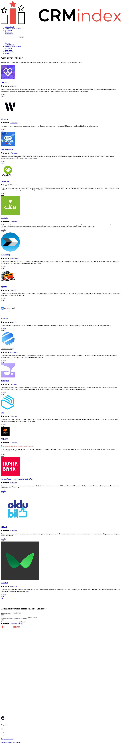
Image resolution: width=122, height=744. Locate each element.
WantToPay (5, 255)
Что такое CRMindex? (8, 645)
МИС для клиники (7, 709)
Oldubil (4, 527)
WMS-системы (5, 695)
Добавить (22, 622)
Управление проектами (8, 686)
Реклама (3, 671)
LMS (2, 703)
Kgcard (4, 287)
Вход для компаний (7, 739)
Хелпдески (8, 32)
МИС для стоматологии (8, 715)
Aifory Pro (5, 381)
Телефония (8, 30)
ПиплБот (4, 82)
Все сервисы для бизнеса (13, 28)
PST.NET (4, 439)
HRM (2, 697)
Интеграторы (9, 33)
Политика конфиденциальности (11, 653)
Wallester (4, 583)
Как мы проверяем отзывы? (10, 648)
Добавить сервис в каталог (9, 665)
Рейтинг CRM (9, 27)
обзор (2, 96)
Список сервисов (6, 677)
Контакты (4, 656)
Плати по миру (7, 349)
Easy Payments (7, 149)
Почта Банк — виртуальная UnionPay (17, 479)
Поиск (7, 53)
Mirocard (4, 318)
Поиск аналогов (6, 689)
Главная (7, 43)
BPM (2, 712)
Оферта (3, 668)
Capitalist (4, 218)
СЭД (2, 700)
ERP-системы (5, 692)
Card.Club (5, 181)
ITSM (2, 706)
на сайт (3, 94)
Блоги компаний (6, 674)
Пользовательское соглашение (10, 650)
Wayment (4, 119)
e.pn (2, 413)
